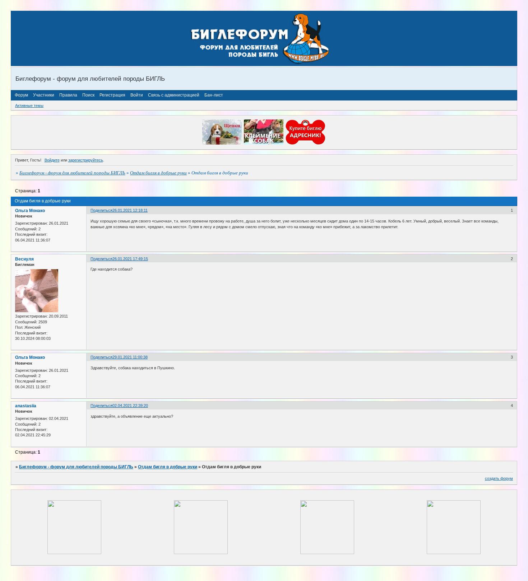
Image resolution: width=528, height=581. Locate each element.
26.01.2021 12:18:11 (130, 210)
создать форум (499, 478)
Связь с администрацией (173, 95)
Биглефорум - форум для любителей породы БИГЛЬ (72, 172)
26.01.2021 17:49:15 (130, 259)
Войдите (52, 160)
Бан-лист (213, 95)
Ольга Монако (30, 210)
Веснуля (24, 259)
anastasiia (25, 405)
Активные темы (29, 105)
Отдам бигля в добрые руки (158, 172)
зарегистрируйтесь (85, 160)
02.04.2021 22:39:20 (130, 405)
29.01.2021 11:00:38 (130, 357)
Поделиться (101, 210)
